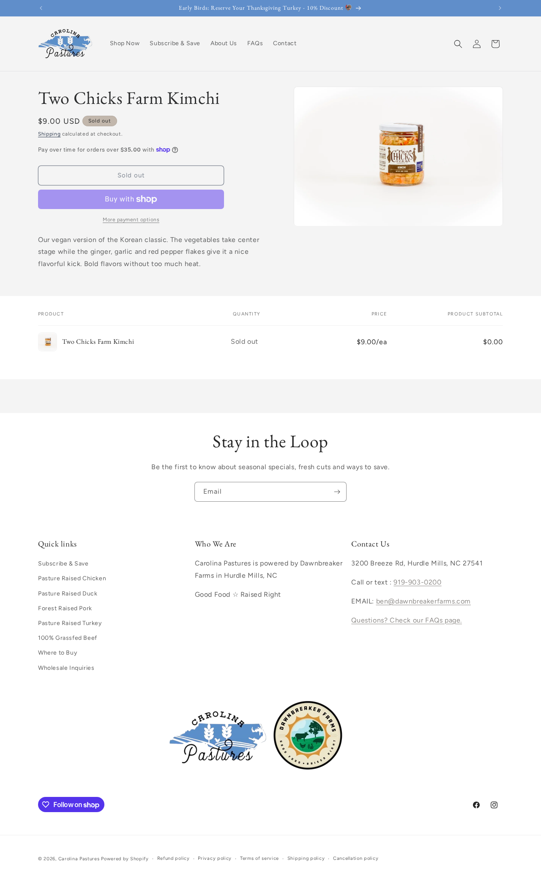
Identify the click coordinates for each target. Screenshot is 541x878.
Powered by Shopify (125, 859)
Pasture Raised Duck (67, 593)
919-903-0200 (417, 582)
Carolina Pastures (79, 859)
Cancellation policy (355, 858)
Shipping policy (306, 858)
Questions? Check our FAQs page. (406, 620)
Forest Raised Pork (65, 608)
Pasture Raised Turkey (70, 623)
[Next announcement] (500, 8)
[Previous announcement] (41, 8)
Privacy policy (215, 858)
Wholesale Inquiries (66, 667)
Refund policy (173, 858)
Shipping (49, 134)
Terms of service (259, 858)
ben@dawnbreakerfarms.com (423, 601)
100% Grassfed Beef (67, 638)
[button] (458, 44)
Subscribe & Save (63, 563)
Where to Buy (57, 652)
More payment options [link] (131, 220)
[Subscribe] (337, 492)
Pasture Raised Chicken (72, 578)
